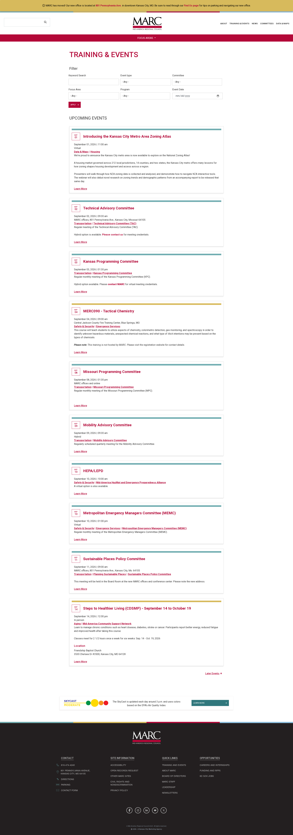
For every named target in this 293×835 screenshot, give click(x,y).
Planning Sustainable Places (109, 574)
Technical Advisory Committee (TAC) (114, 223)
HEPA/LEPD (93, 471)
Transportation (82, 223)
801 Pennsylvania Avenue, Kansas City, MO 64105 (75, 772)
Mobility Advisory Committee (107, 425)
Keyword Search (77, 75)
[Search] (45, 22)
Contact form (69, 790)
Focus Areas (145, 38)
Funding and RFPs (210, 770)
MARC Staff (168, 781)
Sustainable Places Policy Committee (114, 559)
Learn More (80, 188)
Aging (77, 623)
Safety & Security (84, 326)
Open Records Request (124, 770)
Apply (73, 105)
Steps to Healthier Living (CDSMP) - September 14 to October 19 (137, 608)
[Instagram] (138, 810)
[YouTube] (155, 810)
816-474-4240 (68, 764)
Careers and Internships (215, 764)
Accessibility (118, 764)
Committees (267, 23)
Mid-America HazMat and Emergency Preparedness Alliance (131, 482)
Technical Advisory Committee (108, 208)
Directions (67, 779)
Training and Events (174, 764)
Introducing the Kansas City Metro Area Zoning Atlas (127, 136)
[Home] (146, 23)
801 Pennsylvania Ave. (108, 5)
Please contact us (112, 234)
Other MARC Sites (120, 775)
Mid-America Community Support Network (107, 623)
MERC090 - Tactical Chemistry (108, 311)
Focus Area (75, 89)
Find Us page (191, 5)
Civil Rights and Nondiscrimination (121, 783)
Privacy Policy (119, 790)
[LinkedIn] (147, 810)
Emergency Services (108, 326)
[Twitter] (163, 810)
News (255, 23)
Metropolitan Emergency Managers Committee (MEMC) (129, 513)
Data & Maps (282, 23)
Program (125, 89)
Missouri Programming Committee (112, 372)
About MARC (169, 770)
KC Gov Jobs (207, 775)
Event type (126, 75)
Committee (178, 75)
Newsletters (170, 792)
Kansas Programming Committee (110, 261)
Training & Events (239, 23)
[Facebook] (130, 810)
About (223, 23)
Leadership (168, 787)
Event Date (178, 89)
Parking (65, 784)
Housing (95, 151)
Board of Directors (174, 775)
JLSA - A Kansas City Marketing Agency (147, 829)
